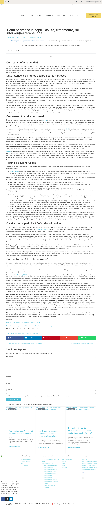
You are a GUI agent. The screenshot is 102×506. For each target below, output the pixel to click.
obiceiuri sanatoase (28, 333)
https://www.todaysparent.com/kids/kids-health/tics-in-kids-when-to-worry (29, 326)
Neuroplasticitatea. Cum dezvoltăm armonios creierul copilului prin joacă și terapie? (80, 430)
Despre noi (50, 15)
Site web (9, 389)
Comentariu (10, 356)
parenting (37, 333)
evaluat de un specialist (43, 229)
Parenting (11, 37)
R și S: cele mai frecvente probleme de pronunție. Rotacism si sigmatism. (48, 433)
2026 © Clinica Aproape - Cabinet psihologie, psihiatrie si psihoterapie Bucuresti (27, 503)
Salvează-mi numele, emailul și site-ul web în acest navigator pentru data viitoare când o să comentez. (39, 396)
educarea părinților (22, 275)
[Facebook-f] (2, 2)
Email (8, 383)
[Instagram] (5, 2)
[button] (15, 338)
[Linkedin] (9, 2)
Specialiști (61, 15)
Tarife (40, 15)
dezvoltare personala (14, 333)
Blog (71, 15)
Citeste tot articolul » (15, 446)
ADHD (67, 129)
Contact (78, 15)
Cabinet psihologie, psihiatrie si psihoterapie (24, 41)
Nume (8, 376)
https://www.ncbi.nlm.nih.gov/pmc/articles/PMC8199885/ (23, 322)
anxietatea (82, 111)
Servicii (30, 15)
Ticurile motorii (14, 171)
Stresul (8, 151)
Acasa (21, 15)
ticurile (45, 120)
